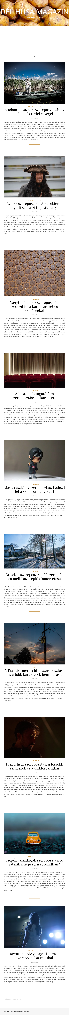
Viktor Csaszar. (25, 1011)
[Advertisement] (34, 39)
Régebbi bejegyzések (13, 999)
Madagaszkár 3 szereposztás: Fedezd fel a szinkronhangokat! (34, 489)
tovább (35, 146)
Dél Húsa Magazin (34, 11)
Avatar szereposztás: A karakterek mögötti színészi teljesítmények (34, 205)
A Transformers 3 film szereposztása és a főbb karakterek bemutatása (34, 672)
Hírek (29, 106)
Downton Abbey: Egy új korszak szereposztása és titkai (34, 955)
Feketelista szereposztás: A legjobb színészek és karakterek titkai (34, 766)
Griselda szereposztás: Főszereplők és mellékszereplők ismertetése (34, 576)
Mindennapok (37, 106)
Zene (37, 299)
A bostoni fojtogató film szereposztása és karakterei (34, 395)
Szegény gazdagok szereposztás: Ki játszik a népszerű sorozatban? (34, 862)
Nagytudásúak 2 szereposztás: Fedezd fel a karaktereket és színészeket (34, 306)
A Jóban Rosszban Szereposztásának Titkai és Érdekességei (34, 111)
